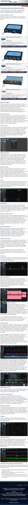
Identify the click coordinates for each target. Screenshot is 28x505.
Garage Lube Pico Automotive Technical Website (14, 495)
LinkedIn (12, 494)
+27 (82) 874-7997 (4, 494)
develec (17, 502)
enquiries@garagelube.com (21, 494)
